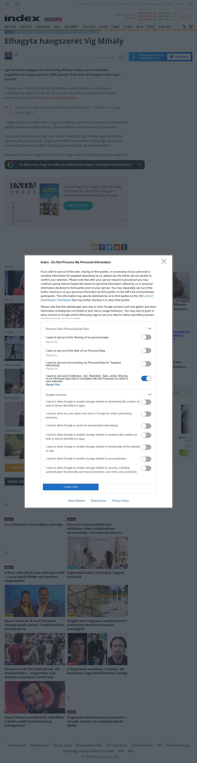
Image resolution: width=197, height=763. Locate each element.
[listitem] (98, 329)
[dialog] (98, 381)
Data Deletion (76, 500)
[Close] (165, 262)
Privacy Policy (120, 500)
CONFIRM (71, 487)
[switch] (146, 337)
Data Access (98, 500)
